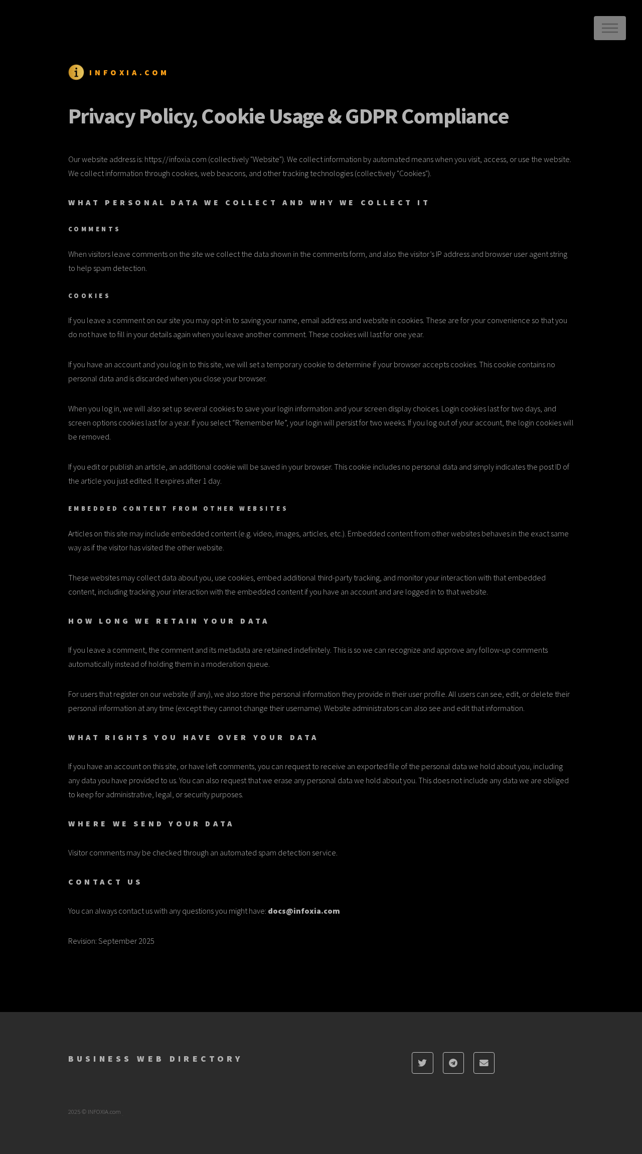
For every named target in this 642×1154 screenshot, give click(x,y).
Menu (610, 28)
